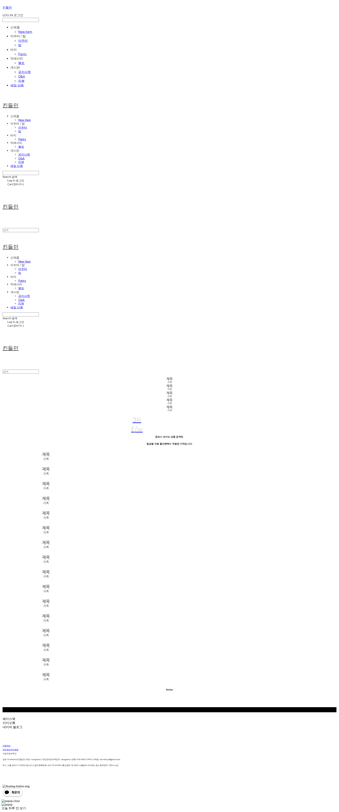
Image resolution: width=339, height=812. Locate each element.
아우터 (23, 40)
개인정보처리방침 (10, 749)
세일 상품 (17, 85)
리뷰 (21, 81)
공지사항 (24, 72)
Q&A (21, 76)
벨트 (21, 63)
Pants (22, 54)
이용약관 (6, 745)
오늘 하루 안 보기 (14, 808)
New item (25, 32)
